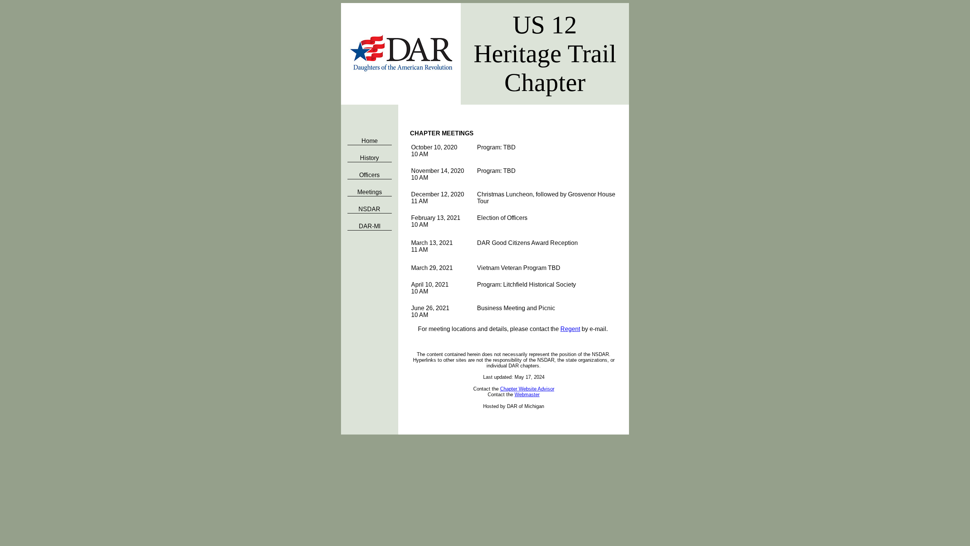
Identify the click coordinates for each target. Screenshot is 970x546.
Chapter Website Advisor (527, 389)
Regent (570, 329)
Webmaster (527, 394)
